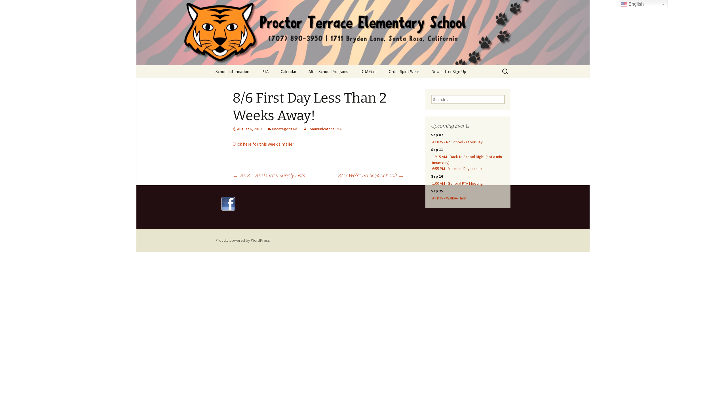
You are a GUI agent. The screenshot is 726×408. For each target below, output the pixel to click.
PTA (265, 71)
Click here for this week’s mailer (263, 144)
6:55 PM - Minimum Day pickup (457, 168)
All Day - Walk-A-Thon (449, 198)
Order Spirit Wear (404, 71)
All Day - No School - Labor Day (457, 141)
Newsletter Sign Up (448, 71)
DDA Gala (368, 71)
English (635, 4)
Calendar (288, 71)
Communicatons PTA (324, 128)
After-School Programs (328, 71)
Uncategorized (284, 128)
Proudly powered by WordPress (243, 240)
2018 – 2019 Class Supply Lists (269, 175)
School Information (232, 71)
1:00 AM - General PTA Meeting (457, 183)
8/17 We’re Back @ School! (371, 175)
